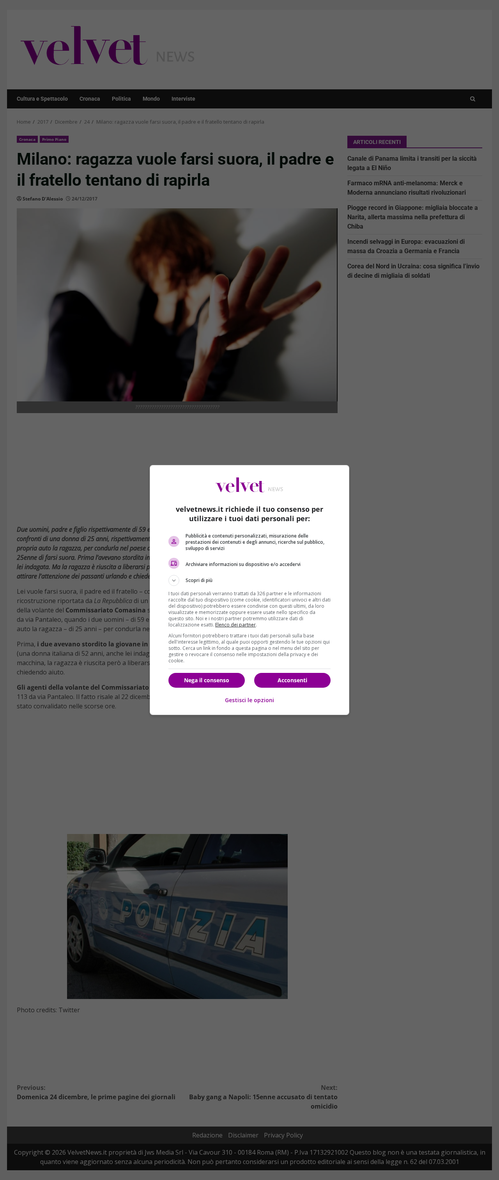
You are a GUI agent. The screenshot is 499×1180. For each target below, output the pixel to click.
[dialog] (249, 590)
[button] (249, 580)
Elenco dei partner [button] (235, 624)
